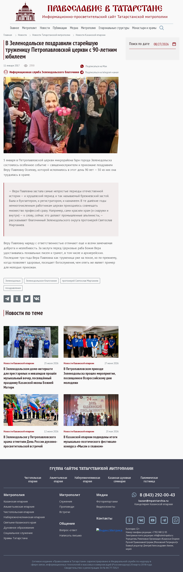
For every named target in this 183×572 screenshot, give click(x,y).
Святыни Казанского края (20, 522)
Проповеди (66, 506)
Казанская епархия (16, 501)
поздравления (13, 288)
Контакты (104, 518)
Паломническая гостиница (149, 479)
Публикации (60, 28)
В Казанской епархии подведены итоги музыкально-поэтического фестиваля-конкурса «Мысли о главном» (90, 441)
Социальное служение (18, 533)
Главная (8, 34)
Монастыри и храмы (144, 28)
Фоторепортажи (107, 501)
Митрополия (88, 28)
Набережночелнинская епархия (87, 479)
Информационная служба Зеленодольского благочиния (44, 72)
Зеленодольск (13, 280)
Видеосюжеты (105, 506)
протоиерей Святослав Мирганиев (80, 280)
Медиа (74, 28)
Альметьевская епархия (58, 479)
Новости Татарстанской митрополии (51, 34)
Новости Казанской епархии (90, 34)
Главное (14, 28)
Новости (45, 28)
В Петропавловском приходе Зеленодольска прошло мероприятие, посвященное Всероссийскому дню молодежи (89, 375)
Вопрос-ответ (68, 530)
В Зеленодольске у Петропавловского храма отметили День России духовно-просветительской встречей (30, 441)
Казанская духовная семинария (119, 479)
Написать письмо (70, 535)
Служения (65, 501)
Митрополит (29, 28)
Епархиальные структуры (114, 28)
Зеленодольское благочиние (41, 280)
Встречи (64, 512)
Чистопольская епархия (32, 479)
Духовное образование (19, 527)
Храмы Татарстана (16, 538)
